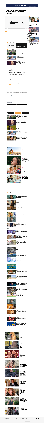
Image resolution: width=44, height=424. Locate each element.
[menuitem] (43, 1)
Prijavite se (17, 104)
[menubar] (43, 1)
